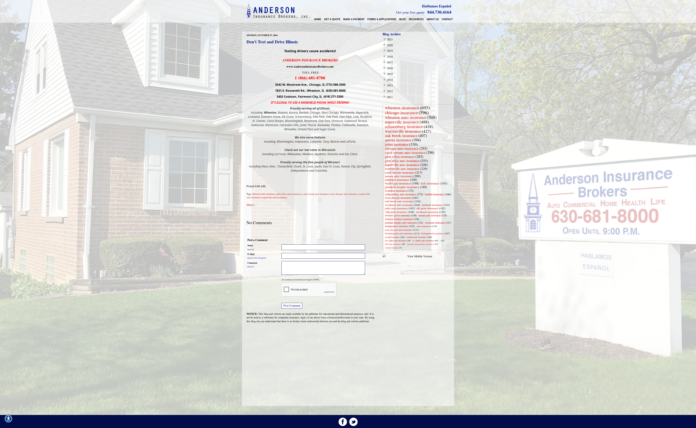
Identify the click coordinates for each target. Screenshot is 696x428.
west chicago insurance (398, 198)
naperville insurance (402, 121)
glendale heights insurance (402, 187)
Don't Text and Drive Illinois (272, 42)
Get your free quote (410, 12)
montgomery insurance (396, 226)
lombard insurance (432, 205)
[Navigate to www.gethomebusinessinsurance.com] (440, 240)
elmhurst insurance (397, 180)
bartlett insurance (434, 194)
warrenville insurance (403, 131)
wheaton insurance (402, 108)
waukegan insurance (398, 183)
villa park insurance (396, 212)
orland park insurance (430, 215)
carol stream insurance (400, 172)
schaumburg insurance (404, 126)
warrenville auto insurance (402, 168)
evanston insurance (396, 190)
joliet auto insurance (396, 208)
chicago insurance (401, 112)
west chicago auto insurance (344, 194)
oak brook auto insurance (399, 201)
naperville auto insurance (274, 197)
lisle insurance (430, 183)
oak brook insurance (401, 135)
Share (249, 205)
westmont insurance (427, 212)
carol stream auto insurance (316, 194)
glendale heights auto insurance (401, 222)
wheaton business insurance (399, 219)
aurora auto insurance (399, 176)
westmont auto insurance (399, 205)
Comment (252, 262)
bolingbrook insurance (432, 233)
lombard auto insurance (416, 237)
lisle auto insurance (393, 244)
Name (250, 245)
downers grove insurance (397, 215)
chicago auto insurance (402, 148)
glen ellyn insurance (400, 156)
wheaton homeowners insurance (420, 244)
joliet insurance (397, 144)
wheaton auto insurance (264, 194)
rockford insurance (391, 247)
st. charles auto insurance (423, 240)
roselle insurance (392, 237)
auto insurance (424, 226)
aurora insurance (398, 139)
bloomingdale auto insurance (399, 233)
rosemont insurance (435, 222)
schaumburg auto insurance (400, 194)
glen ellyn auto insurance (289, 194)
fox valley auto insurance (395, 240)
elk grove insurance (427, 208)
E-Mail (250, 254)
